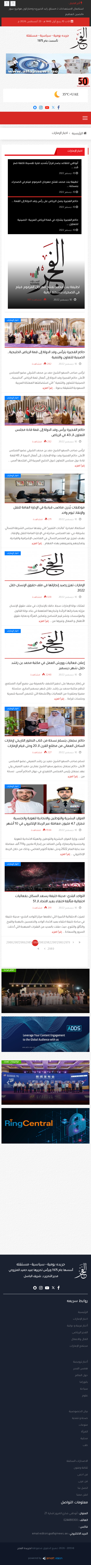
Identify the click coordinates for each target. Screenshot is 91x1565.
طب (85, 1445)
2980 (60, 942)
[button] (83, 991)
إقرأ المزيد (47, 388)
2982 (48, 942)
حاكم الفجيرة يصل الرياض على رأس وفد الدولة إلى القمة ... (45, 201)
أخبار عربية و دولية (77, 1326)
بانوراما (84, 1382)
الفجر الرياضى (80, 1332)
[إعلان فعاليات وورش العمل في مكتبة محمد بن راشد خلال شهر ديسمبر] (45, 644)
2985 (29, 942)
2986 (22, 942)
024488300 (70, 1520)
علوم (85, 1395)
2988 (10, 942)
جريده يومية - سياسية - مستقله (41, 1270)
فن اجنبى (82, 1474)
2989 (51, 949)
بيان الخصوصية (78, 1411)
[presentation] (6, 3)
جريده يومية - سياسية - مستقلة (47, 38)
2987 (16, 942)
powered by (34, 1558)
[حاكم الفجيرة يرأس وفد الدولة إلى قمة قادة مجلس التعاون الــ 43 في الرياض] (45, 410)
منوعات (83, 1425)
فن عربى (83, 1481)
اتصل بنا (83, 1488)
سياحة (84, 1389)
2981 (54, 942)
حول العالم (81, 1375)
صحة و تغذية (80, 1418)
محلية (84, 1438)
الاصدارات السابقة (77, 1461)
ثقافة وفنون (81, 1468)
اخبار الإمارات (60, 133)
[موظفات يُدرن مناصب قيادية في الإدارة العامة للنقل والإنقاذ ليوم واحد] (45, 488)
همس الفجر (80, 1368)
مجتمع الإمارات (79, 1346)
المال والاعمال (79, 1339)
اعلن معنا (82, 1495)
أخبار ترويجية (80, 1362)
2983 (41, 942)
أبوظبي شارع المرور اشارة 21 (60, 1513)
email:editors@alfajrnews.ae (50, 1533)
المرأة (84, 1432)
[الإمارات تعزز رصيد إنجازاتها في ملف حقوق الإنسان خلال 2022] (45, 566)
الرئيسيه (78, 134)
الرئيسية (83, 1312)
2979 (67, 942)
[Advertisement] (45, 1207)
